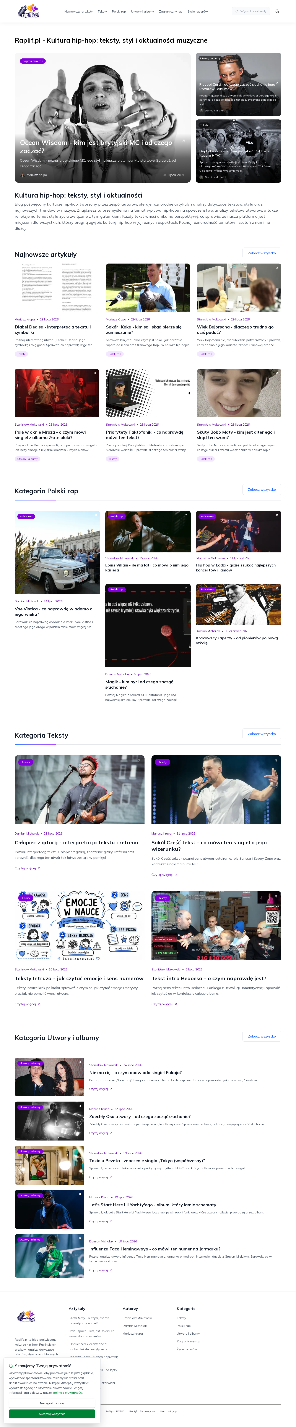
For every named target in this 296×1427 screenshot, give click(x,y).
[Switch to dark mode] (277, 11)
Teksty (102, 11)
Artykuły (77, 1308)
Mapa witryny (168, 1411)
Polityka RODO (115, 1411)
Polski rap (119, 11)
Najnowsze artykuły (79, 11)
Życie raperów (198, 11)
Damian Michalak (27, 601)
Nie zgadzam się (52, 1403)
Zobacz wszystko (262, 253)
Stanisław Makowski (211, 319)
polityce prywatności (67, 1393)
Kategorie (186, 1308)
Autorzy (130, 1308)
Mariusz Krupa (25, 319)
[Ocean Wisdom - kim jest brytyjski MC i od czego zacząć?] (103, 118)
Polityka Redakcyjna (142, 1411)
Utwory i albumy (142, 11)
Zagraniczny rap (170, 11)
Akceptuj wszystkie (52, 1414)
